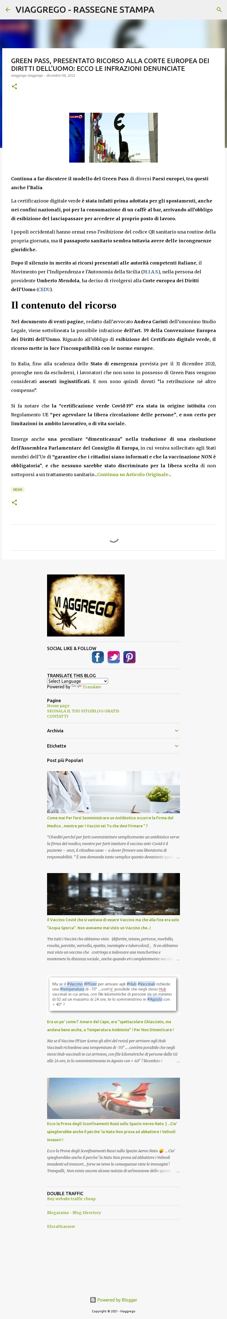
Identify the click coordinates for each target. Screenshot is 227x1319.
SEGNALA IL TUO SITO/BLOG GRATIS (83, 711)
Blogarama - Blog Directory (74, 1212)
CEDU (44, 289)
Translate (91, 686)
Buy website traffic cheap (71, 1198)
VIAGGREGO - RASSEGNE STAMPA (85, 9)
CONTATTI (57, 716)
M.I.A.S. (150, 271)
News (17, 489)
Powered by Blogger (116, 1299)
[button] (14, 87)
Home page (58, 705)
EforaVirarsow (61, 1226)
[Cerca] (219, 9)
